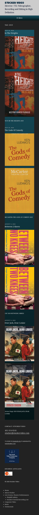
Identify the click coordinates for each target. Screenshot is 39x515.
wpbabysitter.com (10, 443)
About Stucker (10, 493)
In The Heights (11, 33)
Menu (20, 18)
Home (7, 490)
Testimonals (9, 507)
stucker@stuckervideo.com (17, 433)
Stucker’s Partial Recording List (17, 500)
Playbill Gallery (12, 497)
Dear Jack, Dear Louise (15, 323)
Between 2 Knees (12, 226)
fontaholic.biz (17, 441)
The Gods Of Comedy (14, 130)
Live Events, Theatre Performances (17, 495)
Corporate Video (10, 502)
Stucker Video (14, 2)
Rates (7, 504)
